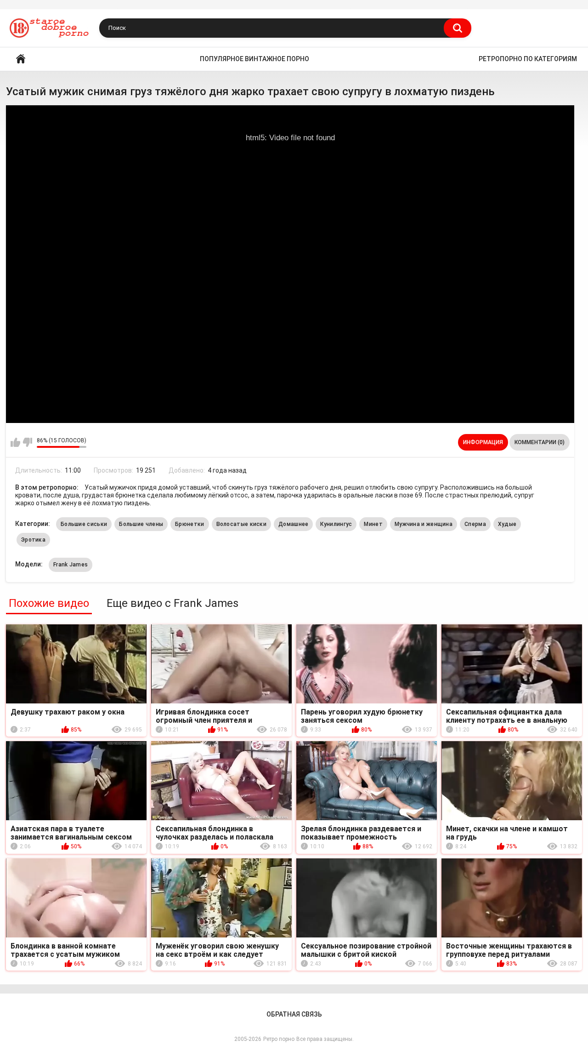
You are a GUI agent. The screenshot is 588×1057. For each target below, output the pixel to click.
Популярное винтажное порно (254, 59)
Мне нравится (15, 442)
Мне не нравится (27, 442)
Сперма (475, 524)
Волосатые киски (241, 524)
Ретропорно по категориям (528, 59)
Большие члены (141, 524)
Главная (20, 59)
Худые (507, 524)
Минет (373, 524)
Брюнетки (189, 524)
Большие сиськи (84, 524)
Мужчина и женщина (423, 524)
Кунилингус (336, 524)
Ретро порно (278, 1039)
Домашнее (293, 524)
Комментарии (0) (539, 442)
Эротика (33, 540)
